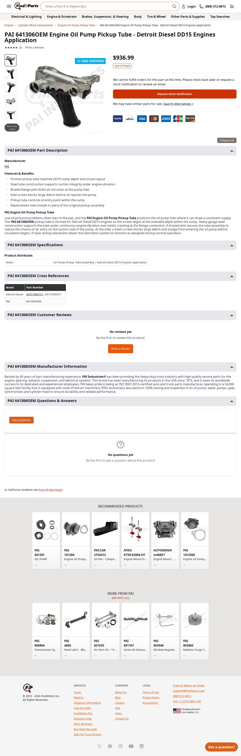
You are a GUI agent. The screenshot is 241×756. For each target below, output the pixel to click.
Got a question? (221, 747)
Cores (77, 692)
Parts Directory (83, 724)
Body (138, 17)
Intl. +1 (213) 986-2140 (187, 701)
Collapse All (227, 140)
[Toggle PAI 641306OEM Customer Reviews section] (231, 315)
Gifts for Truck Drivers (87, 734)
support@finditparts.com (189, 691)
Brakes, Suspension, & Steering (105, 17)
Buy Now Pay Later (85, 729)
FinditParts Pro (83, 713)
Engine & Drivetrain (62, 17)
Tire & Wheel (156, 17)
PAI (7, 166)
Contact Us (122, 718)
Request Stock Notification (174, 94)
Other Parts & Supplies (188, 17)
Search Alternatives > (178, 104)
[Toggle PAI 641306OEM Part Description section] (231, 151)
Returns (79, 697)
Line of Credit (82, 708)
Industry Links (83, 718)
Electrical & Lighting (26, 17)
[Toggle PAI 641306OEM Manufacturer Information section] (231, 367)
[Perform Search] (174, 6)
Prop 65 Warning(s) (51, 490)
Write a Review (34, 47)
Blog (118, 697)
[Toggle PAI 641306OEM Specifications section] (231, 245)
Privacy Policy (151, 697)
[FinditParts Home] (27, 6)
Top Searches (220, 17)
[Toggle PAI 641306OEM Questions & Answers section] (231, 401)
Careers (120, 703)
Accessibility (150, 703)
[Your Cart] (231, 6)
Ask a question (21, 420)
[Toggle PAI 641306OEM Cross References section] (231, 276)
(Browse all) (120, 598)
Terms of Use (151, 692)
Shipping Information (87, 703)
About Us (121, 692)
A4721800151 (34, 294)
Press (118, 713)
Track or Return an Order (189, 685)
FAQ (117, 708)
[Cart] (231, 6)
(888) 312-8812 (182, 696)
